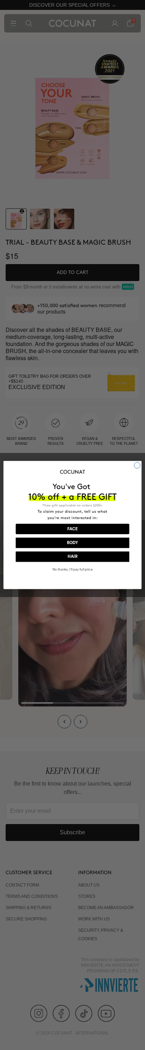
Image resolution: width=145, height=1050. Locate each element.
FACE (72, 529)
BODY (72, 543)
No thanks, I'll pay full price (72, 569)
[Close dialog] (137, 465)
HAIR (72, 557)
